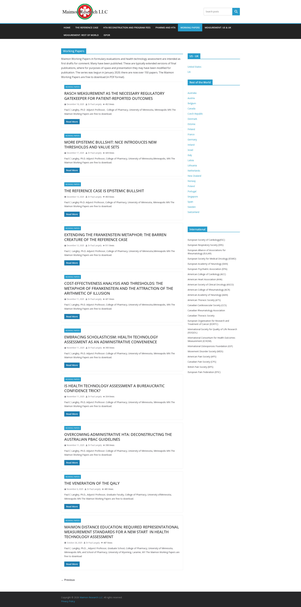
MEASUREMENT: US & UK (218, 27)
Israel (190, 149)
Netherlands (194, 170)
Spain (190, 201)
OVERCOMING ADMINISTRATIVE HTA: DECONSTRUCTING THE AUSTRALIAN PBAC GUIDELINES (118, 437)
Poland (191, 186)
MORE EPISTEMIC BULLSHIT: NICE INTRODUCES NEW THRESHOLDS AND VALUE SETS (110, 144)
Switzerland (193, 212)
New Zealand (194, 175)
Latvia (191, 160)
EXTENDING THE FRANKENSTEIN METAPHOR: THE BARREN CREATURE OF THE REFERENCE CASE (115, 237)
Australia (192, 92)
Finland (191, 129)
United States (194, 66)
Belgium (192, 103)
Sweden (192, 206)
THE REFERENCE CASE (86, 27)
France (191, 134)
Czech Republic (195, 113)
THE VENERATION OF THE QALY (92, 483)
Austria (191, 98)
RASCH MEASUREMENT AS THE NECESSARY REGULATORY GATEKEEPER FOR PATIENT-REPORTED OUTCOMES (114, 96)
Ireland (191, 144)
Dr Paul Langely (95, 104)
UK (189, 71)
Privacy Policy (68, 601)
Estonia (191, 124)
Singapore (193, 196)
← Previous (68, 580)
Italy (190, 155)
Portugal (192, 191)
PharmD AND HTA (165, 27)
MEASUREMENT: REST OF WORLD (81, 35)
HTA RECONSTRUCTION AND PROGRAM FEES (126, 27)
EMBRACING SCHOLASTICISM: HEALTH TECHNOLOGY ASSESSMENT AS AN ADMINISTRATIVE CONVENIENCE (111, 339)
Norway (192, 180)
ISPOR (107, 35)
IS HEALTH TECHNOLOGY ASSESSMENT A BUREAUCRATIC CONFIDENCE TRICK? (114, 388)
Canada (191, 108)
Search (236, 11)
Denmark (192, 118)
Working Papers (190, 27)
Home (67, 27)
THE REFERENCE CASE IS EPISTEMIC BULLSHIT (104, 190)
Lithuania (192, 165)
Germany (192, 139)
